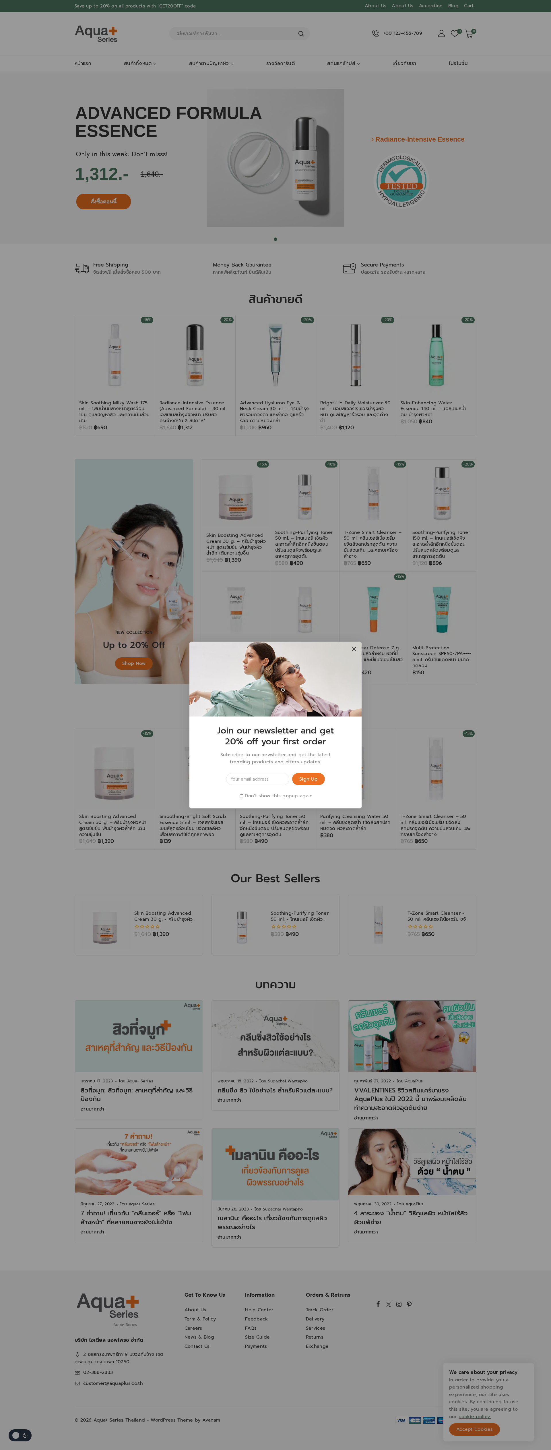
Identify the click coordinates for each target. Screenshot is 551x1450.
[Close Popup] (354, 648)
